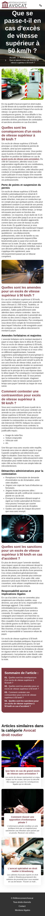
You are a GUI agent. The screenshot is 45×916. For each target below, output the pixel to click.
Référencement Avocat (23, 898)
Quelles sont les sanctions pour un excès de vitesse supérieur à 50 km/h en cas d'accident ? (21, 703)
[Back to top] (38, 909)
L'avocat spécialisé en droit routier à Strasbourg (22, 869)
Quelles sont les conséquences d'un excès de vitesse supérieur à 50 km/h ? (20, 680)
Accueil (13, 57)
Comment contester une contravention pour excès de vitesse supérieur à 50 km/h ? (20, 695)
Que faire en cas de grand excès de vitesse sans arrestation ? (22, 772)
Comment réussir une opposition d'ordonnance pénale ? (22, 820)
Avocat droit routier (27, 57)
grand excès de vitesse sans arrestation (20, 159)
